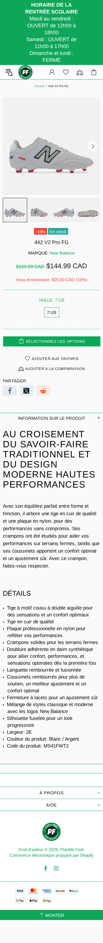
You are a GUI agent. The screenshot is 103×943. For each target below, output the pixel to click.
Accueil (39, 86)
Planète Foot (25, 72)
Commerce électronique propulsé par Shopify (51, 855)
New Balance (62, 252)
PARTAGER (14, 380)
